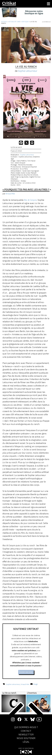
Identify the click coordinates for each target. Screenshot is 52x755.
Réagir (35, 684)
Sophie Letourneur (27, 70)
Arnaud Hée (25, 684)
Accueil (4, 22)
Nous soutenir (26, 738)
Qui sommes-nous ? (26, 727)
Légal (26, 742)
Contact (26, 731)
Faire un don (26, 672)
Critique (25, 22)
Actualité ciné (14, 22)
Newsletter (26, 734)
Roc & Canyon (30, 200)
